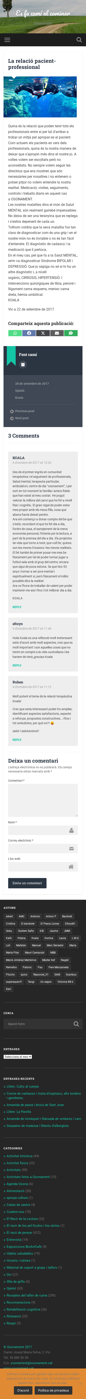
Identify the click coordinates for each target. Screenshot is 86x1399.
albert (9, 916)
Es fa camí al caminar (43, 13)
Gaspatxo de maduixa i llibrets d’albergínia (38, 1126)
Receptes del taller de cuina (27, 1295)
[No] (80, 1383)
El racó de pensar (19, 1233)
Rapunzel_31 (41, 974)
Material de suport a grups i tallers (32, 1268)
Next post (22, 418)
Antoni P (51, 916)
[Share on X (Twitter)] (43, 333)
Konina (49, 938)
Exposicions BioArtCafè (24, 1247)
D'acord (23, 1390)
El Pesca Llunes (50, 923)
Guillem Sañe (26, 930)
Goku (9, 930)
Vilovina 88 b (65, 981)
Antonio (35, 916)
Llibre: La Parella (19, 1112)
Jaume (54, 930)
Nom (12, 822)
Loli (8, 945)
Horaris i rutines (18, 1261)
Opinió (19, 390)
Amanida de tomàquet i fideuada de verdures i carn (44, 1119)
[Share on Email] (57, 333)
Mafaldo (21, 945)
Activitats (14, 1170)
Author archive (23, 364)
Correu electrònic (20, 840)
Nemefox (11, 967)
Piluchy (10, 974)
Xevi (8, 989)
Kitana (22, 938)
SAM (57, 974)
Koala (19, 397)
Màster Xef (48, 960)
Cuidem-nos (15, 1212)
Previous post (24, 411)
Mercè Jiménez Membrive (21, 960)
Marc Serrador (55, 945)
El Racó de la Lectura (22, 1219)
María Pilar (12, 952)
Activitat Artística (19, 1156)
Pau (40, 967)
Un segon (46, 981)
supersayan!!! (14, 981)
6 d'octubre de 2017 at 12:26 (32, 462)
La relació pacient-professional (32, 64)
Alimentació (15, 1191)
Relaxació (14, 1316)
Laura (62, 938)
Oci (9, 1275)
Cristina (10, 923)
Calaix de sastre (18, 1205)
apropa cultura (17, 1198)
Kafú (9, 938)
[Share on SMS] (71, 333)
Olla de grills (16, 1282)
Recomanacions (18, 1302)
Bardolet (67, 916)
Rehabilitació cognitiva (23, 1309)
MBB (53, 952)
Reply (17, 607)
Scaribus (71, 974)
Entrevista (14, 1240)
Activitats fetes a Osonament (28, 1177)
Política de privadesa (53, 1390)
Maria (72, 945)
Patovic (27, 967)
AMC (21, 916)
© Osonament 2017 (18, 1347)
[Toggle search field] (79, 39)
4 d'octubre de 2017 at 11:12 (32, 687)
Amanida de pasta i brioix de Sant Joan (35, 1105)
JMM (67, 930)
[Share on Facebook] (29, 333)
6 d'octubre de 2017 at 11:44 (32, 628)
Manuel (36, 945)
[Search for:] (43, 1024)
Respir (11, 1323)
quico (24, 974)
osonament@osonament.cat (31, 1363)
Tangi (31, 981)
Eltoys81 (70, 923)
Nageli (65, 960)
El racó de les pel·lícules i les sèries (33, 1226)
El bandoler (28, 923)
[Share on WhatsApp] (15, 333)
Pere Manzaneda (59, 967)
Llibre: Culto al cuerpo (23, 1086)
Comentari (16, 780)
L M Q (75, 938)
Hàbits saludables (20, 1253)
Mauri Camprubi (34, 952)
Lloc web (14, 858)
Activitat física (17, 1163)
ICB (42, 930)
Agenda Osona (17, 1184)
